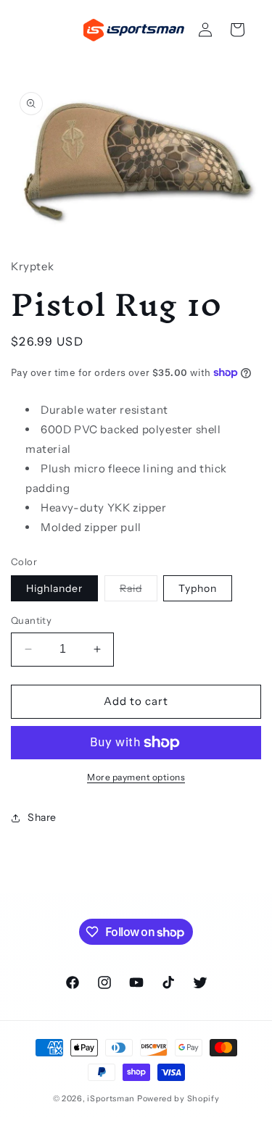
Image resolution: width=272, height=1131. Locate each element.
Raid (138, 591)
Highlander (54, 588)
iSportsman (111, 1098)
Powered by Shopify (178, 1098)
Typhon (197, 588)
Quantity (31, 620)
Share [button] (42, 817)
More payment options (136, 777)
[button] (237, 30)
